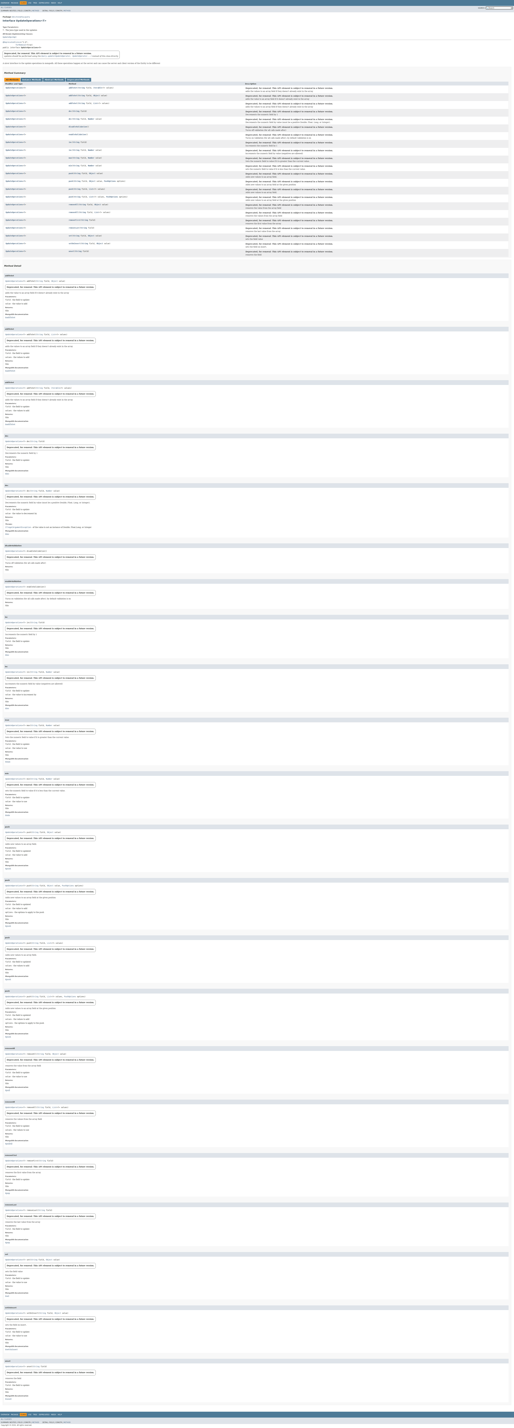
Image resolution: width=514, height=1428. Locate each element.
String (81, 88)
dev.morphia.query (21, 17)
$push (8, 869)
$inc (7, 474)
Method (35, 11)
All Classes (6, 7)
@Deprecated (8, 42)
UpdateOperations (14, 88)
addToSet (73, 88)
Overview (5, 3)
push (71, 173)
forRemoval (21, 45)
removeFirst (74, 220)
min (70, 166)
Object (96, 95)
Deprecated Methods (78, 80)
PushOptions (110, 181)
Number (91, 119)
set (70, 236)
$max (7, 762)
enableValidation (77, 134)
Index (53, 3)
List (95, 103)
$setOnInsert (11, 1349)
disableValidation (78, 127)
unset (71, 251)
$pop (7, 1193)
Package (14, 3)
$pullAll (8, 1144)
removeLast (74, 228)
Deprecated (44, 3)
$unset (8, 1399)
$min (7, 815)
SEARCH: (481, 8)
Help (60, 3)
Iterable (97, 88)
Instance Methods (31, 80)
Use (29, 3)
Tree (35, 3)
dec (70, 111)
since (18, 42)
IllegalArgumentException (18, 527)
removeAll (73, 204)
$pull (7, 1090)
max (70, 158)
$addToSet (10, 317)
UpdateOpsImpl (10, 37)
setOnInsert (74, 243)
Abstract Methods (54, 80)
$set (7, 1296)
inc (70, 142)
